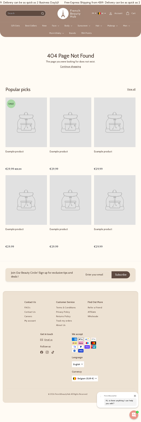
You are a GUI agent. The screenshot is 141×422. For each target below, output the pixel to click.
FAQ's (27, 307)
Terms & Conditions (66, 307)
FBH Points (86, 33)
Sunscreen (83, 25)
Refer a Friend (95, 307)
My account (30, 320)
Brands (72, 33)
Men (125, 25)
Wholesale (93, 316)
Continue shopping (70, 66)
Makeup (111, 25)
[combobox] (26, 13)
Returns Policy (63, 316)
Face (54, 25)
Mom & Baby (55, 33)
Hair (98, 25)
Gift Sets (15, 25)
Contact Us (30, 312)
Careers (28, 316)
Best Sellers (31, 25)
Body (67, 25)
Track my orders (64, 320)
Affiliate (92, 312)
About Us (60, 325)
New (44, 25)
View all (131, 89)
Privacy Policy (63, 312)
